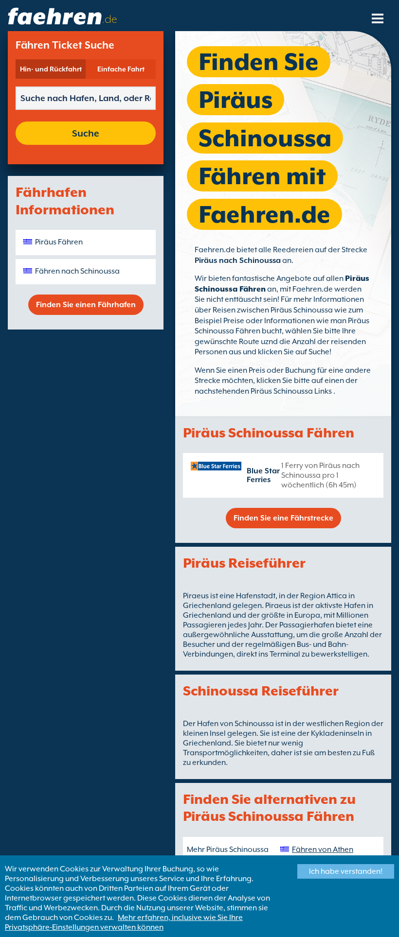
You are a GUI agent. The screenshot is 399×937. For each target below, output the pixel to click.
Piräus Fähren (59, 242)
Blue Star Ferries (263, 475)
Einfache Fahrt (121, 69)
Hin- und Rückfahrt (51, 69)
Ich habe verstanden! (345, 871)
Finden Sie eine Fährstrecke (283, 518)
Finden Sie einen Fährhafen (86, 304)
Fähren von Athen (322, 849)
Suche (85, 133)
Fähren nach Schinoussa (77, 271)
